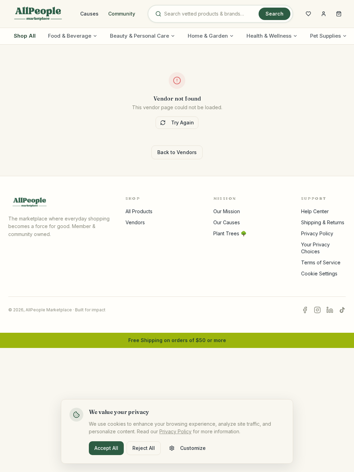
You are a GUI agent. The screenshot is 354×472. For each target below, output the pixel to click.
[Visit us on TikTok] (342, 309)
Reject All (143, 448)
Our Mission (226, 211)
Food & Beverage (69, 35)
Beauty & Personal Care (139, 35)
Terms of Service (321, 262)
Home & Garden (208, 35)
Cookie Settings (319, 273)
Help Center (315, 211)
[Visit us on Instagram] (317, 309)
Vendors (135, 222)
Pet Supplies (325, 35)
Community (121, 14)
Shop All (25, 35)
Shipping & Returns (322, 222)
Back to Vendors (177, 152)
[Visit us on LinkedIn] (329, 309)
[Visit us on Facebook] (304, 309)
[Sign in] (323, 14)
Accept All (106, 448)
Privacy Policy (317, 233)
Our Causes (226, 222)
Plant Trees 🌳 (229, 233)
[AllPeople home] (38, 13)
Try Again (182, 122)
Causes (89, 14)
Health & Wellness (268, 35)
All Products (138, 211)
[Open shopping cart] (339, 14)
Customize (193, 448)
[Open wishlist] (308, 14)
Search (274, 14)
